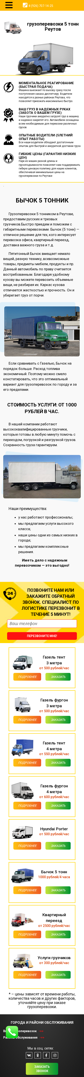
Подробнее (27, 676)
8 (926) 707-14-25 (41, 6)
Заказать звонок (42, 1069)
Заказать (58, 676)
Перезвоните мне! (42, 636)
